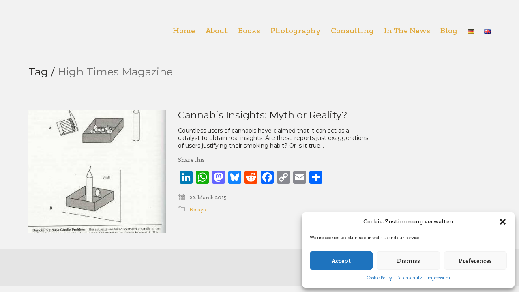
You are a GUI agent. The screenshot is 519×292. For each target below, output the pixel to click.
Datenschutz (409, 278)
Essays (197, 209)
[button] (503, 222)
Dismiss (408, 260)
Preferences (475, 260)
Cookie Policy (379, 278)
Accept (341, 260)
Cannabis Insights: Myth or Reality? (262, 115)
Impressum (438, 278)
